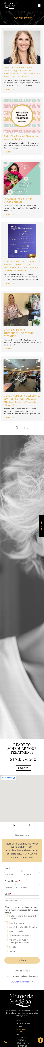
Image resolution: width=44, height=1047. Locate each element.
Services (20, 1027)
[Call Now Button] (5, 1042)
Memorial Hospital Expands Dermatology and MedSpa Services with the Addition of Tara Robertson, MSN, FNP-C (22, 72)
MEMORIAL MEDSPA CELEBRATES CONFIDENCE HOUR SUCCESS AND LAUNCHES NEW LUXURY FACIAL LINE (22, 401)
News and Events (20, 1031)
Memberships (22, 1043)
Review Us (21, 1040)
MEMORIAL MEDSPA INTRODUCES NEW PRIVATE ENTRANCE (19, 333)
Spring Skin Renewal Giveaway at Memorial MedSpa (21, 138)
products (21, 1037)
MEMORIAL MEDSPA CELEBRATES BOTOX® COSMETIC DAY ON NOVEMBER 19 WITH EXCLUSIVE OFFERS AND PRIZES (22, 266)
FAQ (17, 1034)
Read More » (9, 89)
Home (18, 1021)
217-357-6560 (23, 759)
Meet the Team (23, 1024)
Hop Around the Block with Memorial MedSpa (18, 200)
